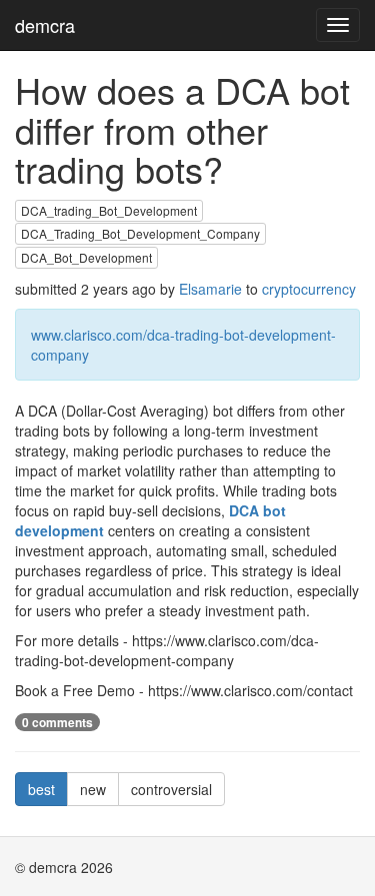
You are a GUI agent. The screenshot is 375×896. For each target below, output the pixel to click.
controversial (171, 789)
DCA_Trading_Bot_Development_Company (140, 233)
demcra (45, 25)
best (41, 789)
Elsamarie (210, 289)
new (93, 789)
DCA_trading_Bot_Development (109, 210)
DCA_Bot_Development (86, 257)
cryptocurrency (309, 289)
